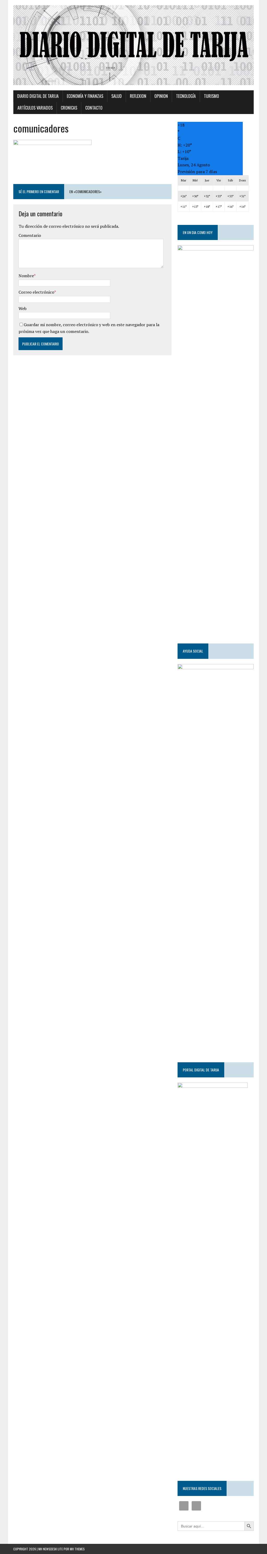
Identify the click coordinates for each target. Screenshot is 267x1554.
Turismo (211, 96)
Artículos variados (35, 108)
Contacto (93, 108)
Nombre (26, 276)
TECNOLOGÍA (186, 96)
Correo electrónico (36, 292)
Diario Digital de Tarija (38, 96)
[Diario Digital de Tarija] (133, 45)
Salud (116, 96)
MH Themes (77, 1549)
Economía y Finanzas (85, 96)
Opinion (161, 96)
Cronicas (69, 108)
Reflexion (138, 96)
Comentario (30, 235)
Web (23, 308)
